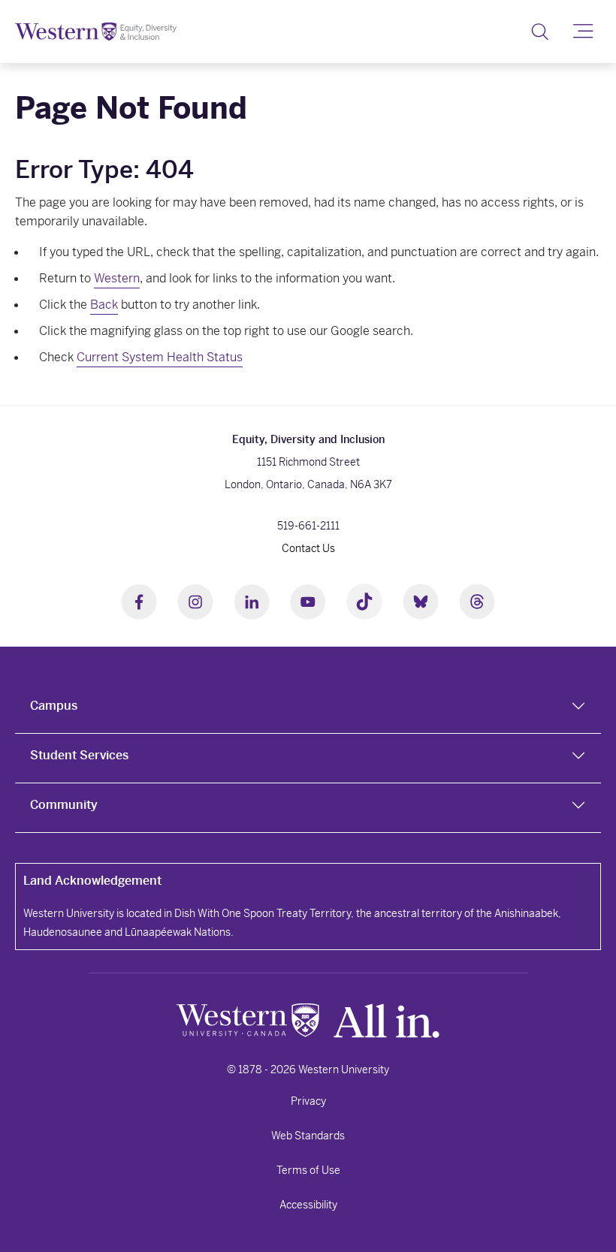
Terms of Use (308, 1170)
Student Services (79, 755)
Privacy (308, 1101)
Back (104, 304)
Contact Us (308, 548)
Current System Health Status (160, 357)
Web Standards (308, 1135)
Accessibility (308, 1204)
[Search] (540, 31)
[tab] (308, 709)
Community (64, 805)
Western (117, 278)
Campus (53, 705)
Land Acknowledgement (92, 880)
